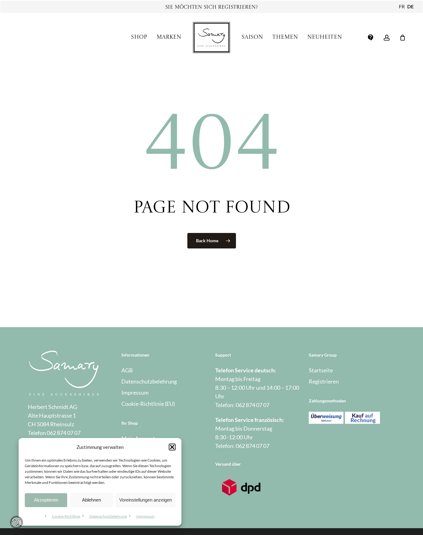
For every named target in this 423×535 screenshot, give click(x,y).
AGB (127, 370)
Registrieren (324, 381)
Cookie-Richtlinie (66, 516)
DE (410, 6)
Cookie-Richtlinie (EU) (148, 403)
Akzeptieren (46, 499)
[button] (172, 447)
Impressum (145, 516)
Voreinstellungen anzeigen (145, 499)
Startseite (321, 370)
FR (402, 6)
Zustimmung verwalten (16, 522)
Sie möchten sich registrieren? (211, 7)
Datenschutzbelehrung (108, 516)
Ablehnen (91, 499)
